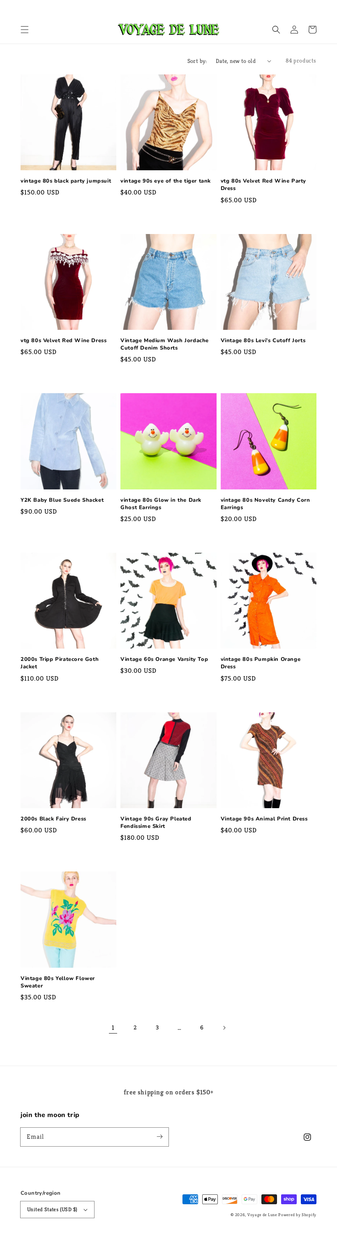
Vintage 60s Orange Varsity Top (164, 659)
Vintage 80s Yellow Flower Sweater (58, 982)
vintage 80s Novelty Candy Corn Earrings (265, 503)
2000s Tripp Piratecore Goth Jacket (60, 663)
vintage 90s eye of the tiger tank (165, 181)
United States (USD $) (52, 1209)
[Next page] (224, 1028)
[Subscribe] (159, 1137)
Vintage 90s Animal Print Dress (264, 819)
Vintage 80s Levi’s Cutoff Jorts (263, 340)
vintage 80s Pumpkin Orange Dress (261, 663)
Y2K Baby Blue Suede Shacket (62, 500)
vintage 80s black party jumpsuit (66, 181)
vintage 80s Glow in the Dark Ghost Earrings (160, 503)
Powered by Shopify (297, 1214)
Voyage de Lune (262, 1214)
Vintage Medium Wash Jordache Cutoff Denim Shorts (164, 344)
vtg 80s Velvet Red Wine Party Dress (263, 184)
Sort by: (197, 61)
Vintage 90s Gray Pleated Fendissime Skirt (155, 822)
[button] (25, 30)
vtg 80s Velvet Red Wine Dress (63, 340)
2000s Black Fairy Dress (53, 819)
